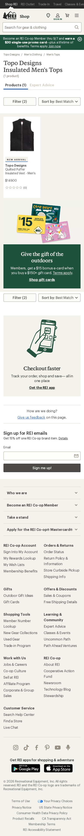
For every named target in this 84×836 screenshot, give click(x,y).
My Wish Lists (14, 565)
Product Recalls (23, 818)
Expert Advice (42, 85)
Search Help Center (18, 714)
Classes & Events (57, 633)
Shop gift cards (42, 280)
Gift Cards (11, 602)
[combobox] (42, 27)
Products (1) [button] (15, 85)
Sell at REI (11, 677)
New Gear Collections (20, 633)
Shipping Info (55, 577)
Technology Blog (57, 689)
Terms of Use (20, 801)
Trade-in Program (16, 645)
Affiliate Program (16, 684)
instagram (15, 747)
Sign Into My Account (20, 552)
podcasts (68, 747)
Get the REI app (42, 387)
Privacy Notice (22, 807)
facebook (36, 747)
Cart (67, 15)
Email (7, 447)
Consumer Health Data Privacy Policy (42, 813)
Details (63, 438)
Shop (24, 16)
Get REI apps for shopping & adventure (42, 760)
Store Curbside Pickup (61, 570)
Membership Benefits (20, 571)
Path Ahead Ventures (60, 645)
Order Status (54, 552)
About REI (52, 664)
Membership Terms (42, 824)
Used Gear (11, 639)
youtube (57, 747)
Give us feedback (31, 417)
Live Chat (10, 727)
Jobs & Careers (15, 664)
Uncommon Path (57, 639)
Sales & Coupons (57, 595)
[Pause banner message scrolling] (79, 39)
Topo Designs (11, 54)
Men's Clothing (33, 54)
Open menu (76, 15)
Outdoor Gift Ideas (18, 595)
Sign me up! (42, 468)
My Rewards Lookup (19, 558)
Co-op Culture (14, 671)
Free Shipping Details (60, 602)
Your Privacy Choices (58, 801)
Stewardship (54, 696)
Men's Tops (53, 54)
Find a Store (12, 721)
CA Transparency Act (56, 818)
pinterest (47, 747)
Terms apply (62, 273)
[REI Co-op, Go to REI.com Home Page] (9, 15)
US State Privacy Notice (55, 807)
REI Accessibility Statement (42, 830)
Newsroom (52, 683)
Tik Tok (26, 747)
